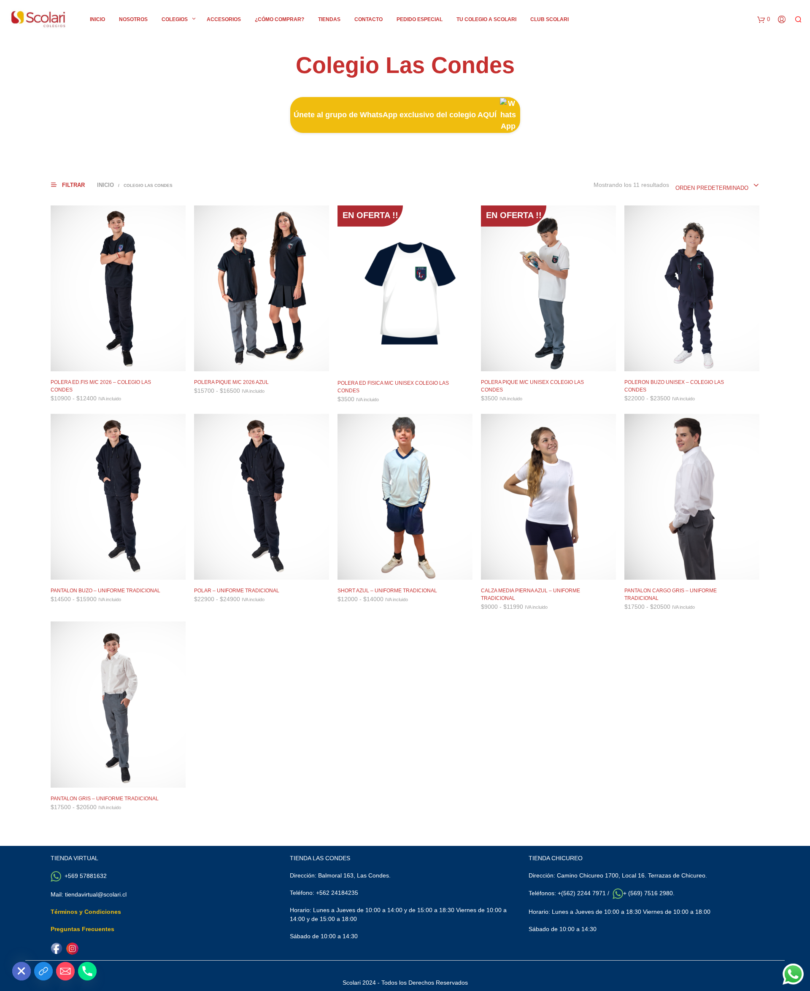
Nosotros (133, 19)
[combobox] (717, 186)
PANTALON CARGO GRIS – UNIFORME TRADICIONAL (670, 594)
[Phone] (87, 971)
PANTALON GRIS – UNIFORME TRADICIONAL (105, 799)
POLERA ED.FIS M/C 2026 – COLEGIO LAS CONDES (101, 386)
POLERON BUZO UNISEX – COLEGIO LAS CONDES (674, 386)
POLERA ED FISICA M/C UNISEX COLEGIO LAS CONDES (393, 387)
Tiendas (329, 19)
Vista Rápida (123, 363)
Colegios (175, 19)
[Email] (65, 971)
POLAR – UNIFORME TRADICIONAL (236, 591)
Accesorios (224, 19)
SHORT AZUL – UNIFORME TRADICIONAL (387, 591)
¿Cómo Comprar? (279, 19)
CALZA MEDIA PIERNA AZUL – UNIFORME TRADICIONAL (530, 594)
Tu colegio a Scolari (486, 19)
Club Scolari (549, 19)
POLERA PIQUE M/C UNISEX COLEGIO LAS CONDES (532, 386)
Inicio (97, 19)
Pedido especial (420, 19)
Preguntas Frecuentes (82, 929)
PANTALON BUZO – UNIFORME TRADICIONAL (105, 591)
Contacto (368, 19)
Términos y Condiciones (86, 911)
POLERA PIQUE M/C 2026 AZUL (231, 382)
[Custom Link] (43, 971)
